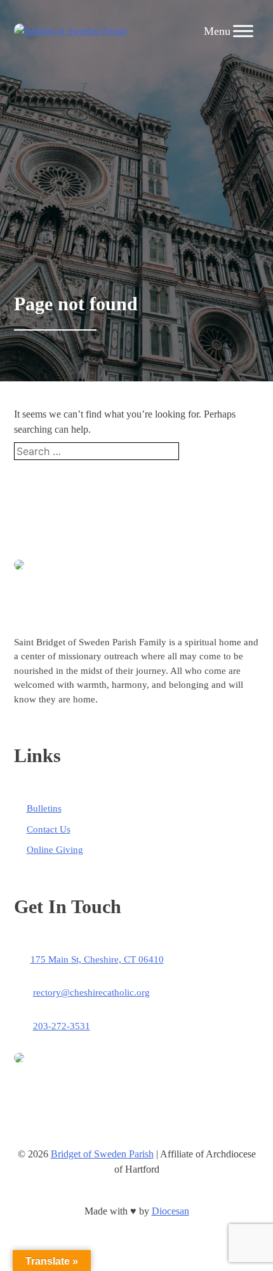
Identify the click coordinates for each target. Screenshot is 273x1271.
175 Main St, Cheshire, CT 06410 (97, 959)
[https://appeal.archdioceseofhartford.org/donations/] (89, 1059)
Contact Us (48, 829)
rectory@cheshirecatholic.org (91, 992)
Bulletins (44, 808)
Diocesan (170, 1211)
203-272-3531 (61, 1026)
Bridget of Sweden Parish (102, 1154)
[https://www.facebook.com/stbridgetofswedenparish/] (136, 1190)
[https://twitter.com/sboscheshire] (172, 1190)
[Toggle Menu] (243, 31)
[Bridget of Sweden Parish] (70, 31)
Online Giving (55, 850)
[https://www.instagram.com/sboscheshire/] (100, 1190)
